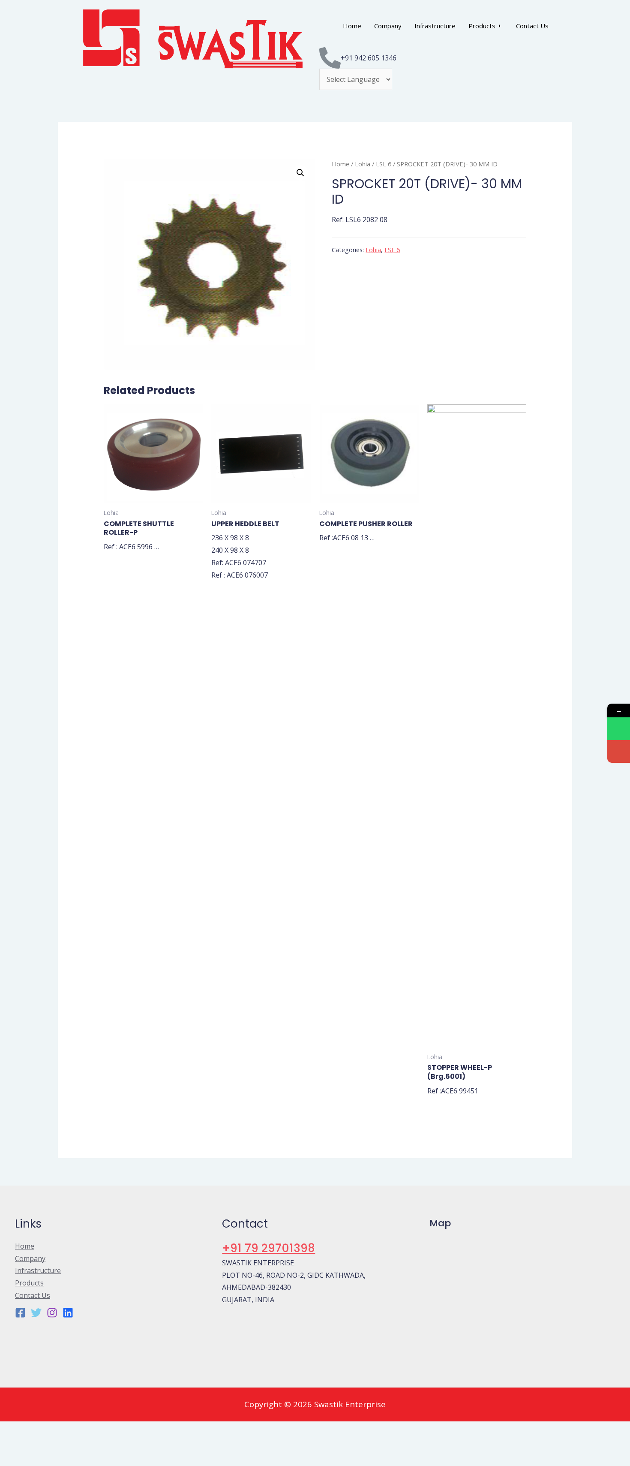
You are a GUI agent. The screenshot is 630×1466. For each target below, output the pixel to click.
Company (388, 25)
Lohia (362, 164)
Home (352, 25)
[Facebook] (20, 1312)
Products (481, 25)
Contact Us (532, 25)
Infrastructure (435, 25)
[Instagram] (52, 1312)
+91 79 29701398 (268, 1248)
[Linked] (68, 1312)
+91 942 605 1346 (368, 58)
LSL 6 (383, 164)
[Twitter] (36, 1312)
